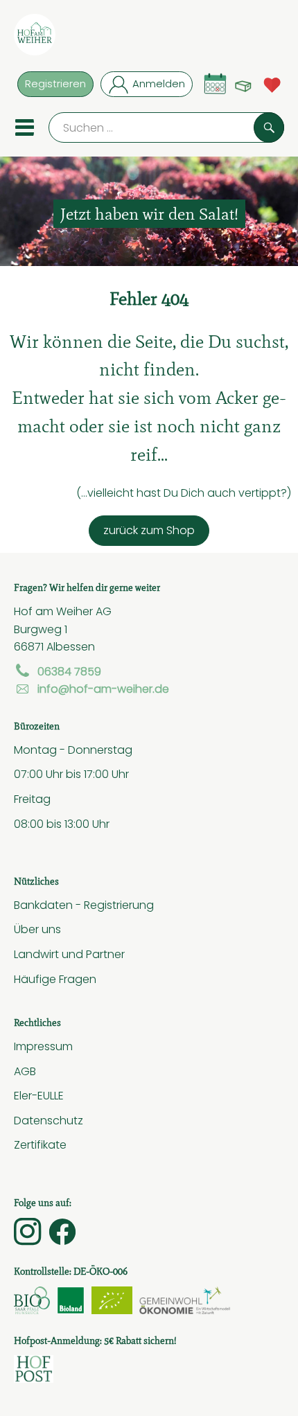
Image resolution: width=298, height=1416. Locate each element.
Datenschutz (48, 1120)
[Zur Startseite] (34, 37)
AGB (25, 1071)
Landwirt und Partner (69, 953)
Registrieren (55, 83)
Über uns (37, 929)
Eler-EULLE (39, 1095)
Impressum (43, 1046)
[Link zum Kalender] (215, 83)
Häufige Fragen (55, 978)
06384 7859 (69, 671)
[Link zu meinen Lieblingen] (272, 83)
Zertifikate (40, 1144)
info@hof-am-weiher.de (103, 688)
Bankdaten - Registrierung (84, 904)
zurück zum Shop (149, 530)
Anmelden (158, 83)
